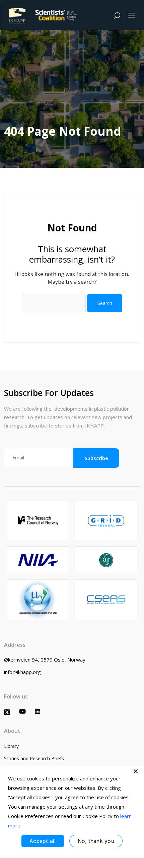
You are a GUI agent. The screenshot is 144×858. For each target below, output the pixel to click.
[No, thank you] (135, 771)
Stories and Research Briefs (34, 758)
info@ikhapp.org (22, 672)
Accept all (42, 841)
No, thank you (96, 841)
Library (11, 746)
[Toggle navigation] (131, 15)
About (12, 730)
